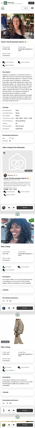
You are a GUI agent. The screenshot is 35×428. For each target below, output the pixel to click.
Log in (26, 8)
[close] (2, 3)
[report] (14, 207)
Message (25, 207)
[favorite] (4, 153)
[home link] (2, 8)
